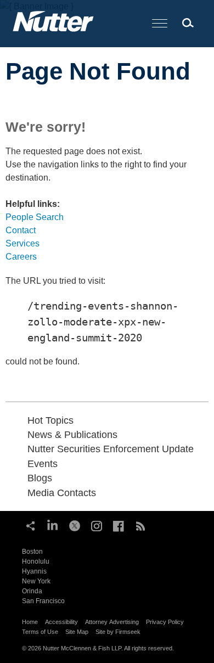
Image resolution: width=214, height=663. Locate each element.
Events (42, 463)
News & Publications (72, 434)
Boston (32, 551)
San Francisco (43, 601)
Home (30, 622)
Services (22, 243)
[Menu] (159, 24)
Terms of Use (40, 631)
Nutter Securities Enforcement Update (110, 448)
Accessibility (61, 622)
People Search (34, 217)
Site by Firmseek (117, 631)
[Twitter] (74, 524)
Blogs (39, 478)
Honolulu (35, 561)
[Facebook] (118, 524)
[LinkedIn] (52, 524)
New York (36, 581)
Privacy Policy (165, 622)
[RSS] (140, 524)
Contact (20, 230)
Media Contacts (61, 492)
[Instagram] (96, 524)
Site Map (76, 631)
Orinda (32, 591)
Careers (21, 256)
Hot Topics (50, 420)
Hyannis (34, 571)
